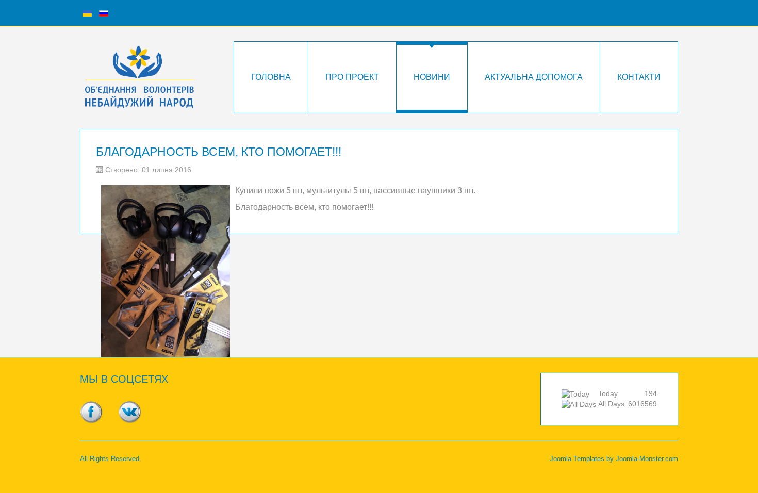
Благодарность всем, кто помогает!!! (218, 151)
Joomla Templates (577, 459)
